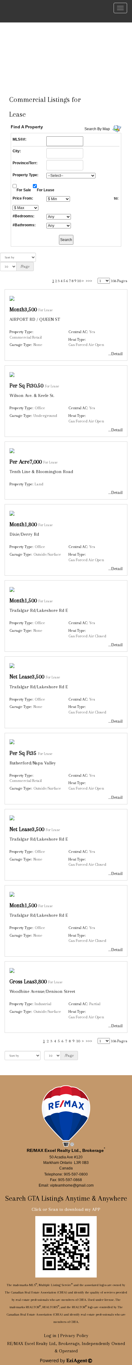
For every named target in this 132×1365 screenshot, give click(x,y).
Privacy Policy (74, 1335)
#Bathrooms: (24, 225)
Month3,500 (23, 309)
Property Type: (25, 175)
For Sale (24, 190)
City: (17, 151)
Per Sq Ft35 (23, 753)
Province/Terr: (25, 163)
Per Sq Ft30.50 (26, 385)
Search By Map (97, 129)
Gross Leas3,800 (28, 981)
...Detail (115, 353)
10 (79, 280)
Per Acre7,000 (26, 461)
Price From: (23, 198)
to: (116, 198)
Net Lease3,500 (27, 676)
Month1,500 (23, 600)
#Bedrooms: (23, 216)
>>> (89, 280)
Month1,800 (23, 524)
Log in (50, 1335)
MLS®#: (19, 139)
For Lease (45, 190)
